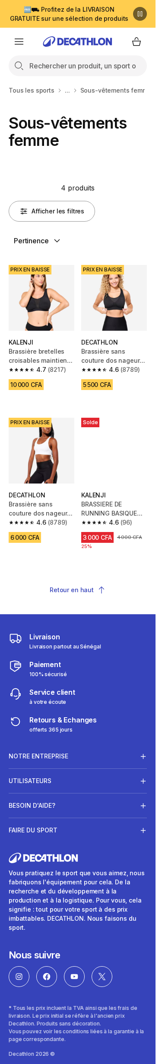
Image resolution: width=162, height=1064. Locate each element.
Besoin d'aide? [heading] (32, 805)
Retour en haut (72, 589)
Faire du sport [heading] (33, 830)
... (67, 90)
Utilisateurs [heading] (30, 780)
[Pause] (140, 14)
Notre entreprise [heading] (38, 756)
